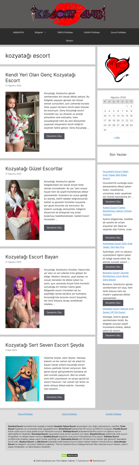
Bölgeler (39, 32)
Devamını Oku (54, 136)
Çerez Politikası (118, 32)
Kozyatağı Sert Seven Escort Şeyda (44, 345)
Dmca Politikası (25, 414)
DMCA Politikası (65, 32)
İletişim (69, 40)
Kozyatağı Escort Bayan (31, 257)
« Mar (117, 137)
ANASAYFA (18, 32)
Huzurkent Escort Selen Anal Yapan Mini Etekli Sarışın (115, 175)
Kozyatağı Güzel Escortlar (34, 168)
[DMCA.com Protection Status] (69, 456)
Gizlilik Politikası (92, 32)
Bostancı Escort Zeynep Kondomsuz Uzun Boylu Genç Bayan (116, 276)
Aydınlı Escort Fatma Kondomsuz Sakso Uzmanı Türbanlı (117, 211)
